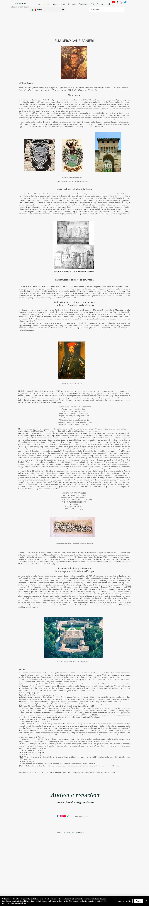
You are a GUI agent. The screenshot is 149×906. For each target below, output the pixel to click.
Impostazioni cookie (123, 901)
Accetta (138, 901)
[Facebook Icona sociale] (58, 816)
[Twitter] (67, 816)
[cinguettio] (125, 2)
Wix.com (80, 832)
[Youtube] (113, 2)
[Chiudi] (146, 901)
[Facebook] (117, 2)
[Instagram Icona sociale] (61, 816)
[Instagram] (121, 2)
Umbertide (20, 3)
